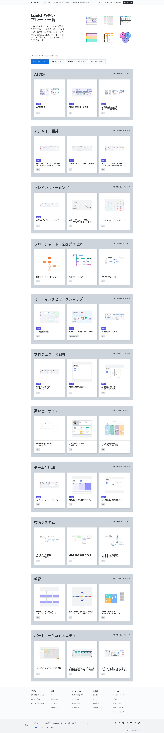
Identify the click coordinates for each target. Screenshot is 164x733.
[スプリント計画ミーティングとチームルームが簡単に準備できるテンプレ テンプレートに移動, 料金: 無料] (114, 659)
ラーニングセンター (119, 712)
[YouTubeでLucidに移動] (131, 723)
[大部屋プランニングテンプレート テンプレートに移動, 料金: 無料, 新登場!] (82, 155)
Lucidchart (54, 699)
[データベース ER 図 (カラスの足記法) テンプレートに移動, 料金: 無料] (49, 546)
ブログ (115, 699)
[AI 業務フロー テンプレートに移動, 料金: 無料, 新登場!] (49, 98)
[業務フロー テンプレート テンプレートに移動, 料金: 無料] (82, 267)
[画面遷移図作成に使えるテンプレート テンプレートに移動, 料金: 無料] (49, 434)
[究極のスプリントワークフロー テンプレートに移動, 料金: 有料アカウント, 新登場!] (82, 322)
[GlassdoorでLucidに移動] (135, 723)
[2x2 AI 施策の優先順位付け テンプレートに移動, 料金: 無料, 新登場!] (114, 490)
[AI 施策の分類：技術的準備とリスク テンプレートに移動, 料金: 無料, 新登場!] (114, 378)
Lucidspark (55, 695)
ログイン (100, 2)
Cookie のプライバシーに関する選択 (64, 723)
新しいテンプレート (97, 61)
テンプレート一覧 (118, 695)
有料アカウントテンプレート (77, 61)
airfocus (54, 703)
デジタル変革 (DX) (77, 695)
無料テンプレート (57, 61)
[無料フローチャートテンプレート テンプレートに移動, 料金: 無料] (49, 267)
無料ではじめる (128, 2)
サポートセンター (118, 707)
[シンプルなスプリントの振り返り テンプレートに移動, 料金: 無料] (49, 659)
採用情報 (95, 707)
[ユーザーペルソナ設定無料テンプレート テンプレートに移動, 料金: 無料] (82, 434)
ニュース (95, 699)
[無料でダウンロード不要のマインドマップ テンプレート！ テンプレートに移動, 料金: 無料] (82, 211)
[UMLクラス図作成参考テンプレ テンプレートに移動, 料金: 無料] (82, 546)
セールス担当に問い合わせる (113, 2)
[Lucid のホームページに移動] (37, 2)
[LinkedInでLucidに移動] (115, 723)
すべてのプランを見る (37, 703)
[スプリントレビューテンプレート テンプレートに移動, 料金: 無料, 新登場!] (49, 490)
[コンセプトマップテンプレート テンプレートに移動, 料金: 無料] (114, 211)
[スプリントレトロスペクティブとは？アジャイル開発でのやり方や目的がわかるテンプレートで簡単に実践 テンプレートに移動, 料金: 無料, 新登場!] (114, 155)
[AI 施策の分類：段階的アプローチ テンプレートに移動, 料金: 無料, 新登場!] (82, 490)
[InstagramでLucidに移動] (123, 723)
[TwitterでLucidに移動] (119, 723)
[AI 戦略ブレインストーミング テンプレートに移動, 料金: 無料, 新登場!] (49, 211)
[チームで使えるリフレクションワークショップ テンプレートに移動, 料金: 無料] (114, 602)
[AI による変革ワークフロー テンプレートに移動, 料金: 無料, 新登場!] (82, 98)
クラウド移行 (76, 699)
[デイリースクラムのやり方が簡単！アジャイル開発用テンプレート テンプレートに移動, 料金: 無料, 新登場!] (49, 155)
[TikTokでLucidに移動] (139, 723)
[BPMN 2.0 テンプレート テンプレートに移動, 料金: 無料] (114, 267)
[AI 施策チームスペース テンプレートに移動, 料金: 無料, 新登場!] (114, 322)
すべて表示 (75, 707)
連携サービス (55, 707)
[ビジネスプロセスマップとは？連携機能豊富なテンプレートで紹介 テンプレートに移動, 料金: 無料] (82, 659)
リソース (67, 2)
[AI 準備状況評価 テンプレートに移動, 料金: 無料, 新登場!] (49, 322)
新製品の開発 (76, 703)
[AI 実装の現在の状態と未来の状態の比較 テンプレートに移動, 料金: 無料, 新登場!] (114, 98)
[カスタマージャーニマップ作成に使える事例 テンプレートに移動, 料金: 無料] (114, 434)
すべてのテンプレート (40, 61)
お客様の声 (96, 703)
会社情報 (75, 2)
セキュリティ (117, 703)
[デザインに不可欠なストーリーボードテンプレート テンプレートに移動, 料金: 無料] (49, 602)
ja (27, 725)
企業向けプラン (84, 2)
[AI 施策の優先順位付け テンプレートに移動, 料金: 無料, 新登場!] (82, 378)
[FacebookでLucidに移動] (127, 723)
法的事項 (47, 723)
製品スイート (47, 2)
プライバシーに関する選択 (45, 727)
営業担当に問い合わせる (38, 695)
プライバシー (38, 723)
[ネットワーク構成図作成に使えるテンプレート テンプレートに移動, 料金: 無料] (114, 546)
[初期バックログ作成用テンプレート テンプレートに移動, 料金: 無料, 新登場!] (49, 378)
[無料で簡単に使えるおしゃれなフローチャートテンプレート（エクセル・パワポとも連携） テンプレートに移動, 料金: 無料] (82, 602)
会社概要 (95, 695)
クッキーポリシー (84, 723)
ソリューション (58, 2)
